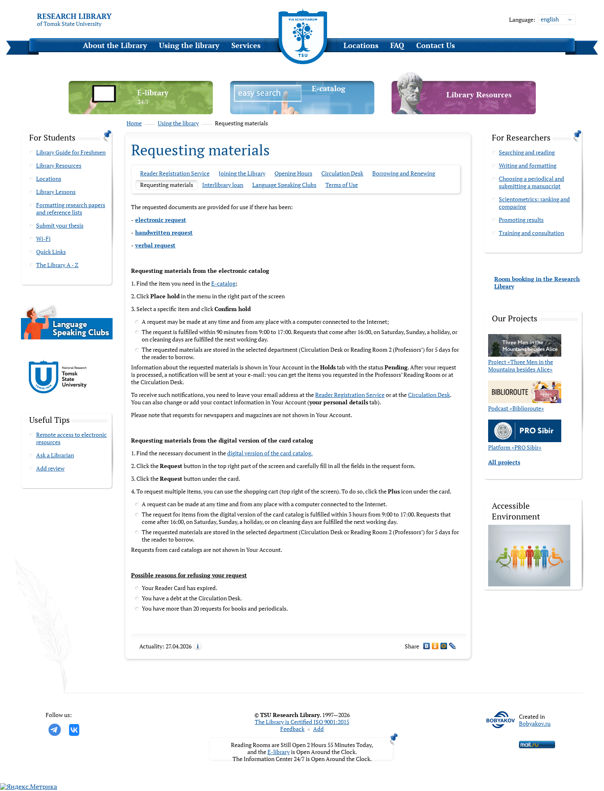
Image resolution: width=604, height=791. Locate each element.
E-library (278, 752)
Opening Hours (293, 173)
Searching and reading (527, 152)
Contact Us (435, 45)
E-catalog (223, 283)
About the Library (115, 45)
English (550, 19)
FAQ (397, 45)
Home (134, 123)
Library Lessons (56, 192)
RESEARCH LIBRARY (74, 16)
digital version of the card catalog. (270, 453)
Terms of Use (341, 185)
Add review (50, 468)
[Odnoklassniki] (435, 646)
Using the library (189, 45)
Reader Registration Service (175, 173)
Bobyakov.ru (535, 723)
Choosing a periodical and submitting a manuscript (531, 182)
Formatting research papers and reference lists (70, 208)
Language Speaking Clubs (284, 185)
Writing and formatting (527, 165)
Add (318, 729)
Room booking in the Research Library (537, 282)
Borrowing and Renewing (403, 173)
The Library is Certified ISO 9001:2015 (302, 722)
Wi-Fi (43, 238)
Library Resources (58, 165)
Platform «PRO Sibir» (515, 447)
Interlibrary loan (222, 185)
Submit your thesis (59, 225)
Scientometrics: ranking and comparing (534, 202)
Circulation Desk (342, 173)
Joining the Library (242, 173)
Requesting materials (166, 185)
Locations (360, 45)
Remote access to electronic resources (71, 438)
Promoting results (521, 220)
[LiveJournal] (452, 646)
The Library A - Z (57, 265)
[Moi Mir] (444, 646)
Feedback (292, 729)
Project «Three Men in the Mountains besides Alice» (520, 365)
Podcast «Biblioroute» (516, 408)
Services (246, 45)
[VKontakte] (426, 646)
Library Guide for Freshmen (71, 152)
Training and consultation (531, 233)
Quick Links (51, 252)
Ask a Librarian (55, 455)
